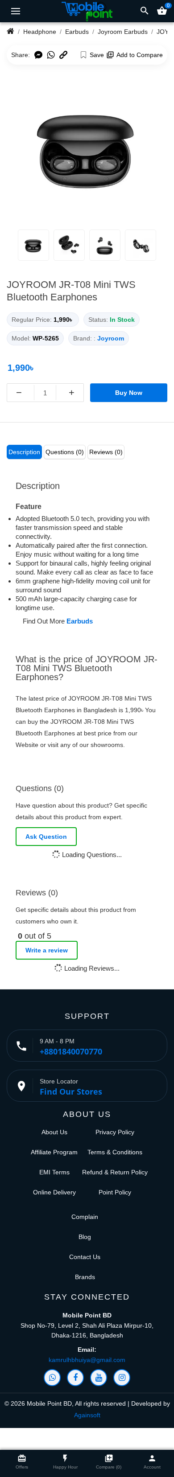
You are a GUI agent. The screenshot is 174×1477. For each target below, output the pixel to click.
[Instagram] (121, 1377)
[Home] (10, 31)
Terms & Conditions (114, 1152)
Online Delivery (54, 1192)
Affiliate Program (54, 1152)
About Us (54, 1132)
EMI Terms (54, 1172)
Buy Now (128, 392)
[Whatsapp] (52, 1377)
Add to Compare (139, 54)
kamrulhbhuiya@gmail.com (87, 1359)
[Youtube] (98, 1377)
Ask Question (46, 836)
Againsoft (87, 1415)
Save (97, 54)
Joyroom (110, 338)
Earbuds (79, 621)
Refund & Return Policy (115, 1172)
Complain (84, 1216)
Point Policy (115, 1192)
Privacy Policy (114, 1132)
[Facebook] (75, 1377)
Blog (85, 1236)
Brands (85, 1276)
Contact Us (84, 1256)
